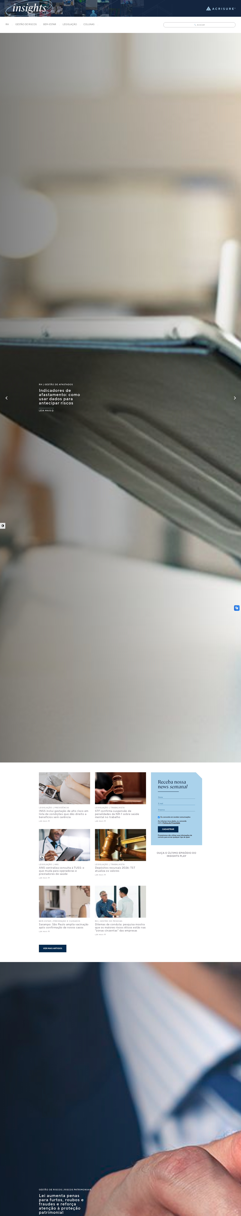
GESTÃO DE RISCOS (26, 24)
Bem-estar (45, 921)
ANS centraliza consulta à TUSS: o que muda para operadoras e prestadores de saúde (61, 871)
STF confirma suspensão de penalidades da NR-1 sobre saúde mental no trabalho (117, 814)
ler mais (43, 821)
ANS (57, 865)
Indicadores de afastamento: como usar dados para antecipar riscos (59, 396)
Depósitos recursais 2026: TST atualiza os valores (115, 869)
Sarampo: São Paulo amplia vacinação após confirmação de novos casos (64, 926)
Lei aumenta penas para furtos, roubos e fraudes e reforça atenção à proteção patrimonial (61, 1204)
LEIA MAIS (45, 410)
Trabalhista (118, 808)
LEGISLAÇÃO (70, 24)
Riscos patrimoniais (77, 1190)
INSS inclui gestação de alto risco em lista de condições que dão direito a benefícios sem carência (63, 814)
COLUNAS (88, 24)
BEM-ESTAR (49, 24)
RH (7, 24)
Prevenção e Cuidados (66, 921)
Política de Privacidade (171, 823)
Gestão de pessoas (111, 921)
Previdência (62, 808)
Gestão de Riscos (50, 1190)
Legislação (45, 808)
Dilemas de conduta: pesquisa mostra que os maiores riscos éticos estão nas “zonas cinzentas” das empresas (120, 927)
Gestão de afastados (59, 384)
